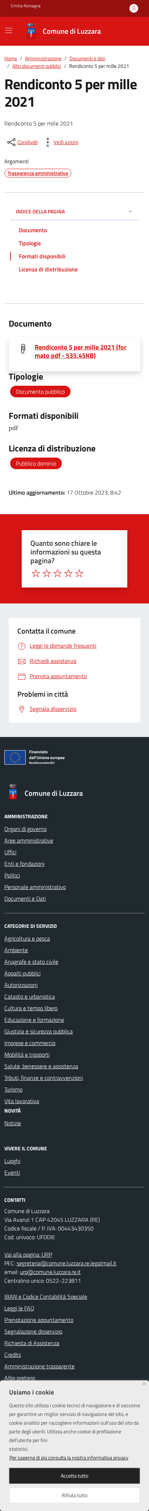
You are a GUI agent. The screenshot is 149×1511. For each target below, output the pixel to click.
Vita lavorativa (21, 1101)
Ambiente (16, 950)
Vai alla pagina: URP (28, 1254)
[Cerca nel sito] (129, 31)
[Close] (144, 1383)
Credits (12, 1354)
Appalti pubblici (22, 973)
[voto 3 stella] (57, 573)
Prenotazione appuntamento (38, 1319)
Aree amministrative (28, 840)
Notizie (12, 1123)
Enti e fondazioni (24, 863)
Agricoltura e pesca (27, 938)
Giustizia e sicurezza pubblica (38, 1031)
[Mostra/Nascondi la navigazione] (8, 30)
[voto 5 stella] (79, 573)
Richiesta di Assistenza (31, 1343)
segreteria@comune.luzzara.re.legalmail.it (66, 1263)
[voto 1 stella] (35, 573)
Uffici (10, 852)
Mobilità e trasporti (27, 1054)
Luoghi (12, 1160)
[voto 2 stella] (46, 573)
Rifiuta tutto (75, 1495)
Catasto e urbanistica (29, 996)
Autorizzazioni (21, 984)
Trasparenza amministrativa (38, 173)
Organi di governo (25, 828)
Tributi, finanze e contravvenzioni (43, 1077)
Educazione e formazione (34, 1019)
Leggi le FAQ (19, 1308)
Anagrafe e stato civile (31, 961)
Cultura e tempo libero (31, 1008)
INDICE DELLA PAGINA (40, 211)
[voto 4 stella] (68, 573)
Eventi (12, 1172)
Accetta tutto (74, 1475)
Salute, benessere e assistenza (41, 1066)
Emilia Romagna (26, 6)
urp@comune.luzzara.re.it (50, 1272)
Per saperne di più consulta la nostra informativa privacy (68, 1457)
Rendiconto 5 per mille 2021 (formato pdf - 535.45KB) (81, 351)
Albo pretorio (19, 1377)
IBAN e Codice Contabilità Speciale (45, 1296)
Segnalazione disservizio (33, 1331)
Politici (12, 875)
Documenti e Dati (25, 898)
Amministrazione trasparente (39, 1366)
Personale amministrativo (35, 887)
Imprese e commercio (29, 1043)
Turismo (13, 1089)
